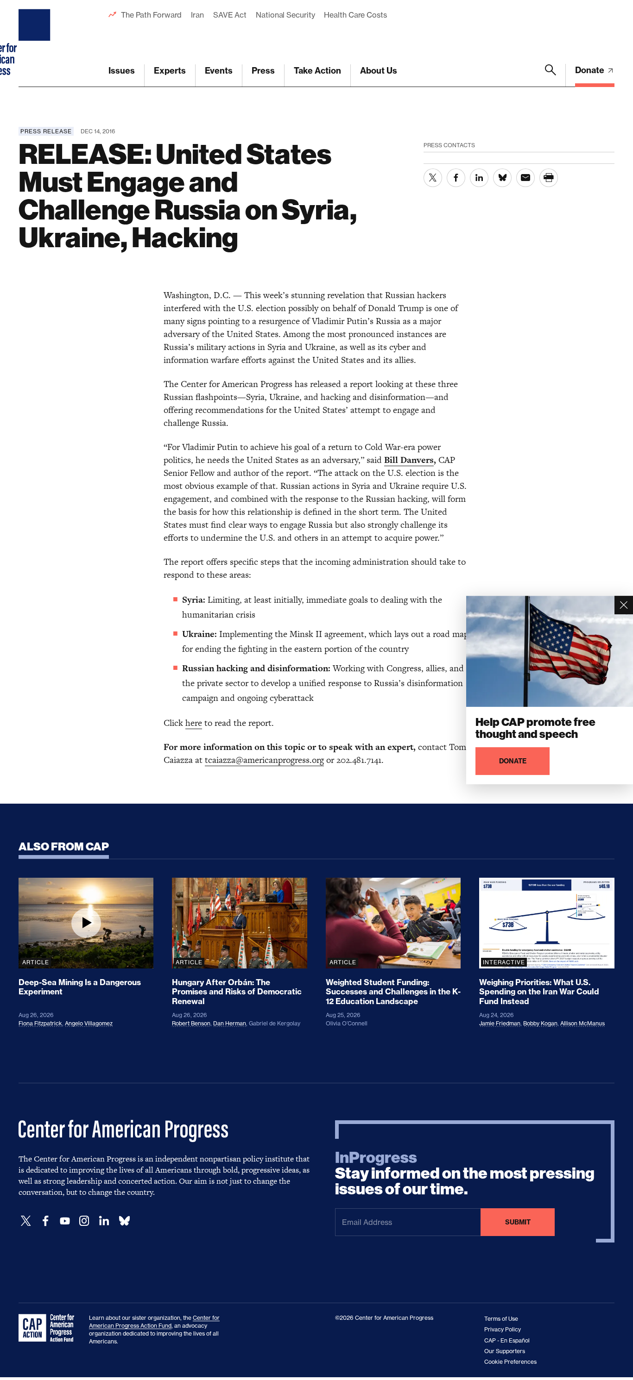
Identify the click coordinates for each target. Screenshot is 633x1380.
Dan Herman (229, 1023)
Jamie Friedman (499, 1023)
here (193, 723)
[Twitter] (26, 1221)
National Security (285, 14)
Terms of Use (501, 1318)
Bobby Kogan (540, 1023)
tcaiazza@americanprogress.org (264, 760)
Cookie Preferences (510, 1361)
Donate (590, 70)
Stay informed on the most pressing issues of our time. (465, 1173)
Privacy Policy (502, 1329)
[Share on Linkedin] (479, 178)
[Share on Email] (525, 178)
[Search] (550, 75)
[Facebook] (45, 1221)
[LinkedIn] (103, 1221)
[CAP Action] (49, 1328)
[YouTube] (64, 1221)
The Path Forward (151, 14)
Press (263, 70)
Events (219, 70)
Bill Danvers (409, 460)
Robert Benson (191, 1023)
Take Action (317, 70)
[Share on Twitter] (433, 178)
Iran (197, 14)
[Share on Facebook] (456, 178)
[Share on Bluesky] (502, 178)
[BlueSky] (124, 1221)
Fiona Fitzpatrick (40, 1023)
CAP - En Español (507, 1340)
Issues (121, 70)
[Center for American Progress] (36, 43)
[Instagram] (84, 1221)
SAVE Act (230, 14)
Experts (170, 70)
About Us (378, 70)
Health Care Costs (355, 14)
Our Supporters (504, 1351)
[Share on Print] (548, 178)
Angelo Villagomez (89, 1023)
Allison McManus (582, 1023)
